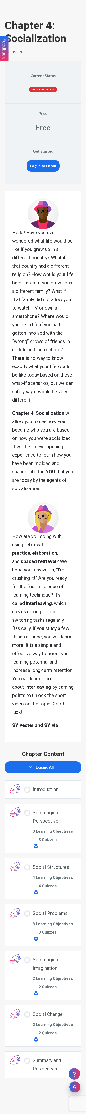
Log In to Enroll (43, 166)
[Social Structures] (36, 892)
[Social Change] (36, 1039)
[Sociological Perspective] (36, 846)
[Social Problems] (36, 939)
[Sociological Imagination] (36, 993)
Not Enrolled (43, 89)
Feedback (4, 48)
